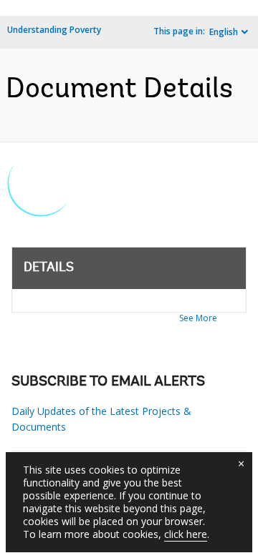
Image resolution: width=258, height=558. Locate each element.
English (223, 32)
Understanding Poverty (54, 30)
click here (185, 534)
